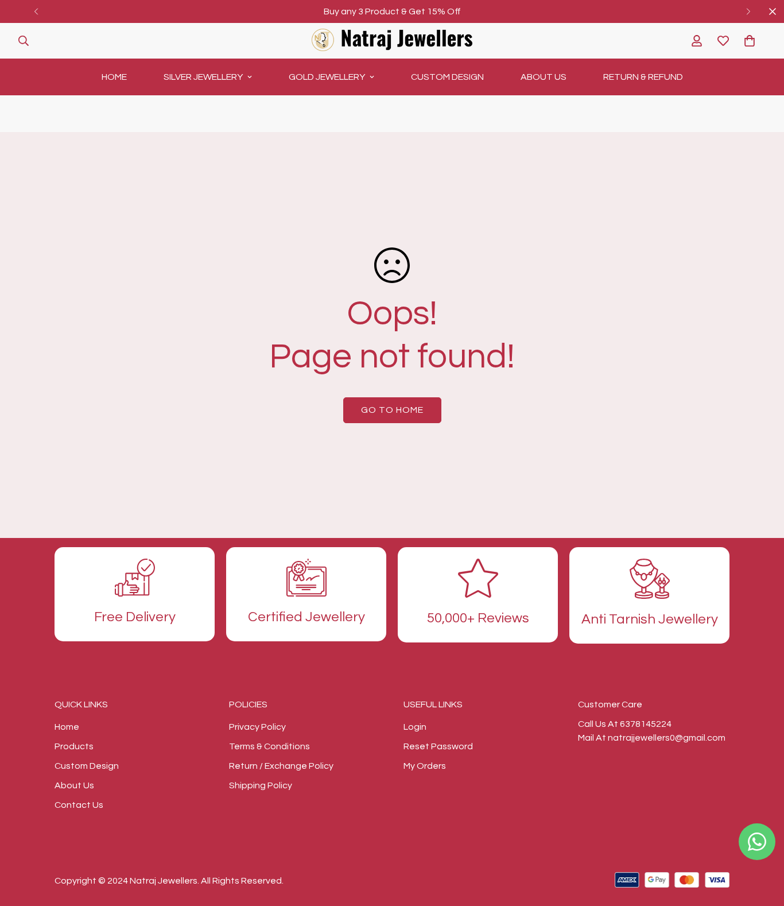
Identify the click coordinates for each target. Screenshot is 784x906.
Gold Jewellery (327, 77)
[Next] (748, 11)
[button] (749, 41)
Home (114, 77)
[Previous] (36, 11)
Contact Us (79, 805)
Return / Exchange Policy (281, 766)
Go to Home (392, 410)
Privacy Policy (257, 726)
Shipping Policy (260, 785)
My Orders (424, 766)
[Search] (23, 40)
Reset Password (438, 746)
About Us (543, 77)
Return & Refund (643, 77)
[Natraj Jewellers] (392, 41)
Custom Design (447, 77)
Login (414, 726)
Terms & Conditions (269, 746)
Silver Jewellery (203, 77)
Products (74, 746)
